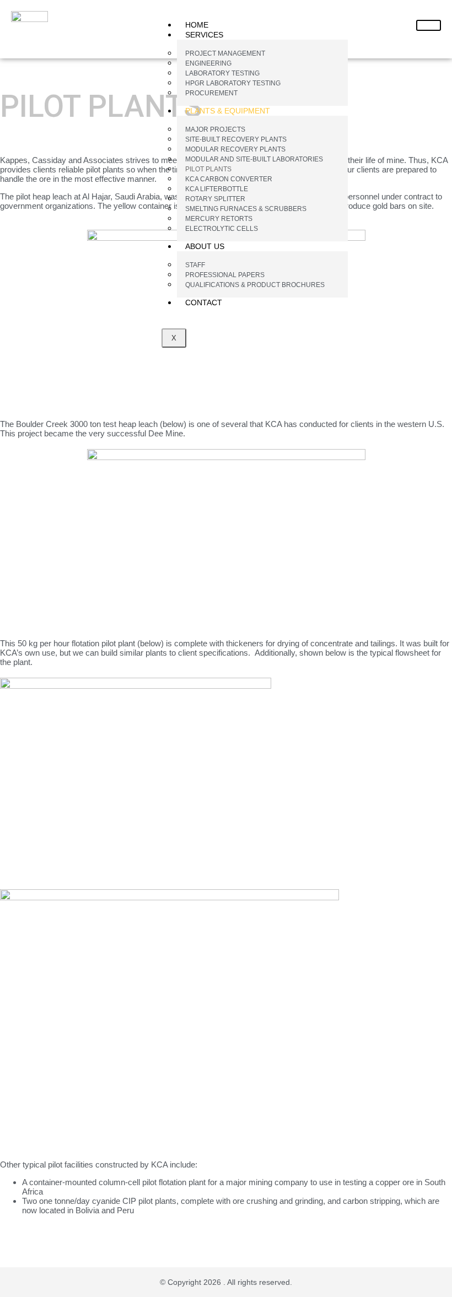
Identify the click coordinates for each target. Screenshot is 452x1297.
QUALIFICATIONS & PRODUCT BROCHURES (255, 285)
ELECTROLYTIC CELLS (221, 229)
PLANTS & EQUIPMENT (227, 110)
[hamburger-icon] (428, 25)
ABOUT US (204, 246)
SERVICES (204, 34)
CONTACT (203, 302)
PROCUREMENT (211, 93)
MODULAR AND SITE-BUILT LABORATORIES (254, 159)
